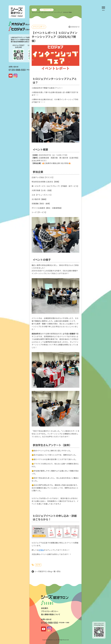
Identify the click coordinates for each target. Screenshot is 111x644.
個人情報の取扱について (50, 614)
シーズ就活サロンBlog (47, 10)
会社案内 (44, 608)
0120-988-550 (17, 69)
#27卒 (38, 565)
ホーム (34, 10)
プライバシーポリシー (49, 611)
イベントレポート (39, 27)
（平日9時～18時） (64, 623)
